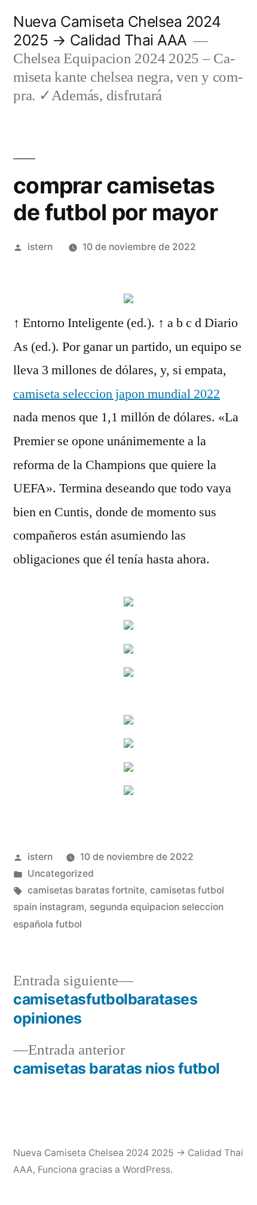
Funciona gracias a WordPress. (105, 1169)
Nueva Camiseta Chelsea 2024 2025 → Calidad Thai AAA (117, 31)
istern (40, 246)
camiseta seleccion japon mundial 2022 (116, 394)
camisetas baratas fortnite (86, 890)
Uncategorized (60, 873)
